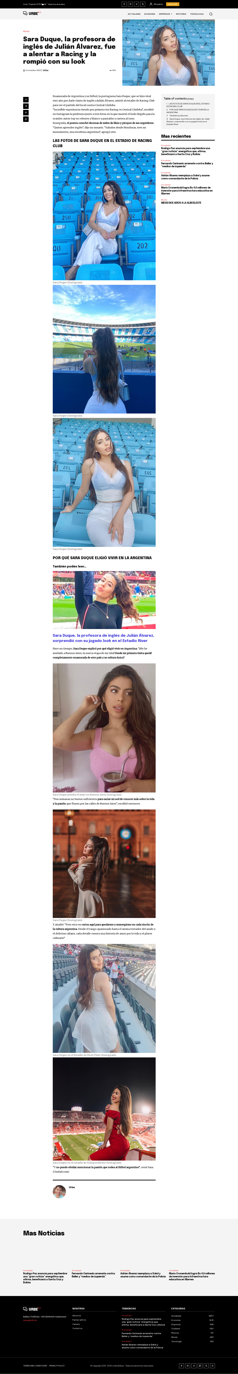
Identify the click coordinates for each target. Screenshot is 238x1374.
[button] (211, 14)
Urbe (45, 70)
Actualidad (166, 145)
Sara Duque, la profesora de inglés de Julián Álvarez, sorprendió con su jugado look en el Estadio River (188, 121)
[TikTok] (136, 4)
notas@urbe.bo (30, 1320)
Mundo (26, 31)
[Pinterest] (26, 112)
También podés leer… (179, 115)
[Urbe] (59, 1191)
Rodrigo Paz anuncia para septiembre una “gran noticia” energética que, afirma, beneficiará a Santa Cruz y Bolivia (185, 151)
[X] (142, 4)
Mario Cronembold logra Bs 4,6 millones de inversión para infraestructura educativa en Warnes (187, 191)
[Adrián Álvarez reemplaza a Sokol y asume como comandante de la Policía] (143, 1253)
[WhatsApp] (26, 119)
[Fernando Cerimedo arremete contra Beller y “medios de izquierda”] (95, 1253)
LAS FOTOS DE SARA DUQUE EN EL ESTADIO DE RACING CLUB (188, 105)
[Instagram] (130, 4)
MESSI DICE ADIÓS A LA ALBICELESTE (181, 203)
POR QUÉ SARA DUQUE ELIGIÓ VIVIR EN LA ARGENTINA (188, 111)
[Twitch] (200, 1365)
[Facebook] (124, 4)
